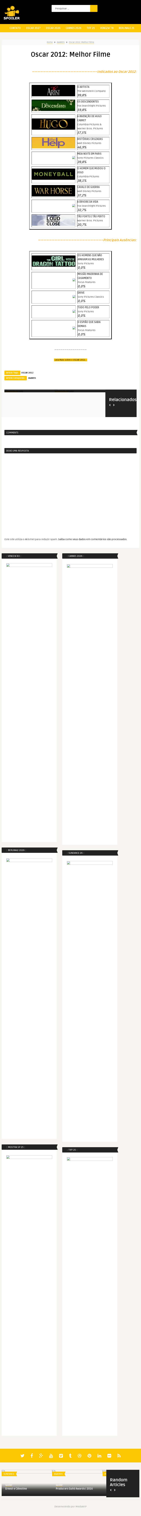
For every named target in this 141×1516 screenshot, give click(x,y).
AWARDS (61, 42)
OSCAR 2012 (27, 372)
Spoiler (8, 1485)
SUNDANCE (8, 1474)
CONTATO (15, 28)
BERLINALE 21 (126, 28)
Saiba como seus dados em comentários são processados (92, 539)
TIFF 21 (91, 28)
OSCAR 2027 (33, 28)
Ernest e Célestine (16, 1488)
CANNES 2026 (73, 28)
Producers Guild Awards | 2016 (74, 1488)
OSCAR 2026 (53, 28)
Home (50, 42)
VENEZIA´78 (106, 28)
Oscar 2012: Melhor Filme (81, 42)
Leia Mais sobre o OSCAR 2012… (70, 360)
